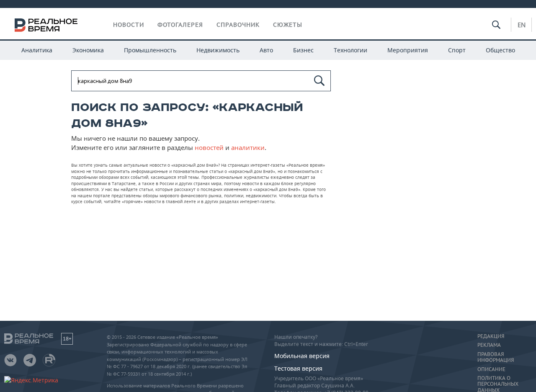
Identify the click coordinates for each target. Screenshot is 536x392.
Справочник (238, 24)
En (522, 25)
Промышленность (150, 50)
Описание (491, 369)
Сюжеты (287, 24)
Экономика (88, 50)
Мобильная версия (302, 356)
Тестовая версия (298, 368)
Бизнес (303, 50)
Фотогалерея (180, 24)
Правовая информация (495, 357)
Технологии (350, 50)
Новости (128, 24)
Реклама (489, 345)
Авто (266, 50)
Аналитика (36, 50)
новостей (209, 147)
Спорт (457, 50)
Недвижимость (218, 50)
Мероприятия (407, 50)
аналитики (248, 147)
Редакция (490, 336)
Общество (500, 50)
